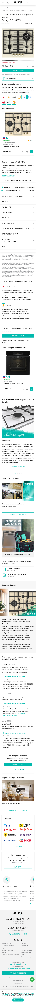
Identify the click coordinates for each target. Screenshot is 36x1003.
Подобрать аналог (18, 70)
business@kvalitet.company (18, 969)
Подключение (6, 948)
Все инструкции (11, 78)
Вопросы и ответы (27, 948)
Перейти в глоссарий (18, 466)
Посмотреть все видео (18, 810)
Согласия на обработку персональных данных (23, 996)
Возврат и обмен (26, 950)
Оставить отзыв (18, 336)
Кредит (4, 952)
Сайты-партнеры (26, 957)
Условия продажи (7, 950)
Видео (23, 954)
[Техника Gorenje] (18, 3)
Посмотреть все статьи (18, 514)
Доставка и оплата (8, 945)
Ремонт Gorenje (26, 952)
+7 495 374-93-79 (18, 919)
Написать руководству (18, 973)
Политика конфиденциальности (18, 978)
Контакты (5, 957)
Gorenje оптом (6, 943)
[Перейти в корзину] (33, 3)
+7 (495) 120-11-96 (18, 860)
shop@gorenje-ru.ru (18, 964)
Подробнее (18, 846)
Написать (18, 867)
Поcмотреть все (18, 769)
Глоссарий (24, 945)
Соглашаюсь (18, 1000)
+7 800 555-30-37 (18, 927)
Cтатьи (23, 943)
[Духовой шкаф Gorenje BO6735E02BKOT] (18, 363)
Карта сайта (18, 983)
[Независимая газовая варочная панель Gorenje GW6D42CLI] (18, 124)
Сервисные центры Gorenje (10, 954)
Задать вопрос (18, 764)
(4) (32, 140)
